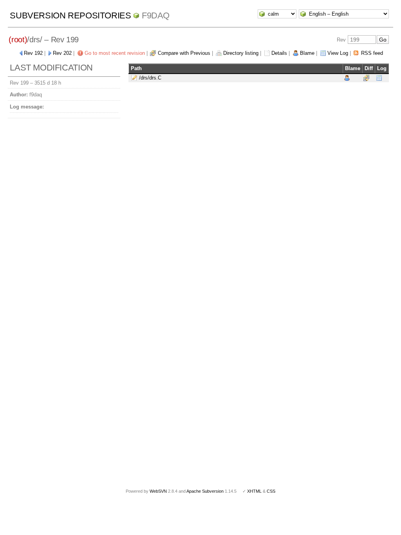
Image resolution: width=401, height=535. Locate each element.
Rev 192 (33, 53)
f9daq (156, 15)
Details (279, 53)
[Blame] (347, 78)
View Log (337, 53)
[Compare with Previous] (366, 78)
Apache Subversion (205, 491)
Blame (307, 53)
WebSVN (158, 491)
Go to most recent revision (115, 53)
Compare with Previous (184, 53)
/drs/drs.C (150, 78)
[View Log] (379, 78)
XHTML (254, 491)
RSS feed (372, 53)
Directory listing (240, 53)
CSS (271, 491)
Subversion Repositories (70, 15)
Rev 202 (62, 53)
